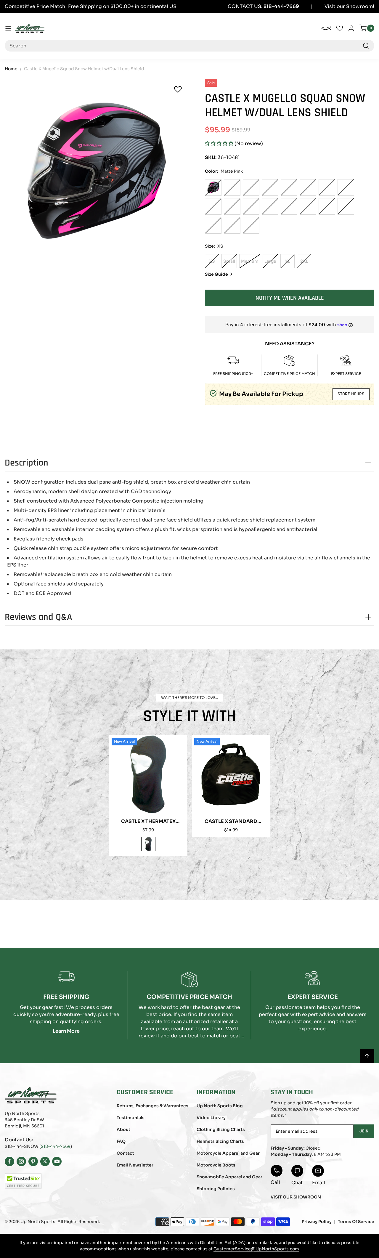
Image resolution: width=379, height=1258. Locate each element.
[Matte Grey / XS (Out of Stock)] (308, 206)
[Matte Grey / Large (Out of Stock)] (213, 225)
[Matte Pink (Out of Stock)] (213, 187)
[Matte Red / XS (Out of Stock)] (232, 187)
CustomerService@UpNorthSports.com (256, 1248)
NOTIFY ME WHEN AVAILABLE (290, 298)
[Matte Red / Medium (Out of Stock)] (270, 187)
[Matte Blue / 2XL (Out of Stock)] (289, 206)
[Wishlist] (178, 89)
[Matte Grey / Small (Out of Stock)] (327, 206)
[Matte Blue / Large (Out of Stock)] (251, 206)
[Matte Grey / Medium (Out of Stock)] (346, 206)
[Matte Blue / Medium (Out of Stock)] (232, 206)
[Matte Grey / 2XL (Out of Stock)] (251, 225)
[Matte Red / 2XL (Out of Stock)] (327, 187)
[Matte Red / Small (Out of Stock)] (251, 187)
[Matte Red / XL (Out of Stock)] (308, 187)
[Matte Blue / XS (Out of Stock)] (346, 187)
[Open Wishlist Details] (339, 28)
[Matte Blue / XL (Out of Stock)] (270, 206)
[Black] (148, 844)
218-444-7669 (55, 1146)
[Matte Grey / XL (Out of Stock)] (232, 225)
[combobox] (189, 46)
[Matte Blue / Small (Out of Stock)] (213, 206)
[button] (219, 143)
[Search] (366, 45)
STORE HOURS (351, 394)
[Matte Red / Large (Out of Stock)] (289, 187)
